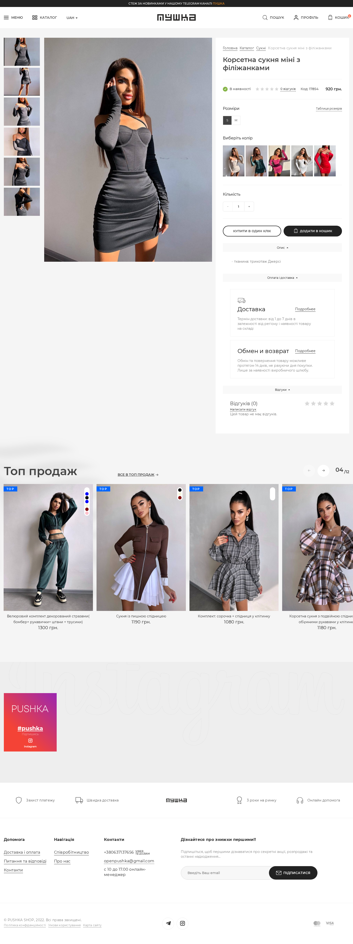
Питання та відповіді (25, 861)
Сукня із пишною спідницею (141, 616)
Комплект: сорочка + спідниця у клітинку (234, 616)
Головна (230, 48)
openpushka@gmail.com (129, 861)
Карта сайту (92, 925)
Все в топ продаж (136, 475)
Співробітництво (71, 852)
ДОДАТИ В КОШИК (316, 231)
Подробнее (305, 309)
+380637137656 (119, 852)
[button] (323, 471)
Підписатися (296, 873)
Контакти (13, 870)
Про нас (62, 861)
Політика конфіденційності (25, 925)
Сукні (261, 48)
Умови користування (64, 925)
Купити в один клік (252, 231)
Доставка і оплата (22, 852)
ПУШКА (219, 3)
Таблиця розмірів (329, 108)
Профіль (309, 17)
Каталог (247, 48)
